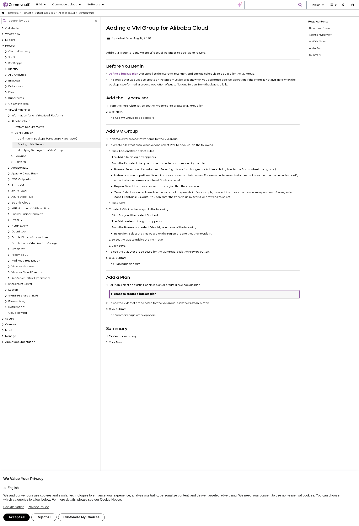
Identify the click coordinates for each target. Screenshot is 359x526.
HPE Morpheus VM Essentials (30, 208)
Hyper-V (16, 220)
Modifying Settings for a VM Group (40, 150)
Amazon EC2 (19, 168)
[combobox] (269, 5)
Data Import (16, 307)
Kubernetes (16, 98)
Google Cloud (20, 203)
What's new (12, 34)
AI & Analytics (17, 75)
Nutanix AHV (19, 226)
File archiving (17, 301)
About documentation (20, 342)
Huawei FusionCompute (27, 214)
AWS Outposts (21, 179)
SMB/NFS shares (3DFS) (23, 296)
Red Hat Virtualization (25, 261)
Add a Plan (315, 48)
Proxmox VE (19, 255)
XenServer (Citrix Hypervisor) (30, 278)
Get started (13, 28)
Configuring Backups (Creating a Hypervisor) (47, 139)
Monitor (10, 330)
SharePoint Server (20, 284)
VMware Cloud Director (26, 272)
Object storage (18, 104)
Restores (21, 162)
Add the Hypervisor (320, 34)
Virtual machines (19, 110)
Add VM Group (317, 41)
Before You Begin (319, 28)
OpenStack (18, 231)
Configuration (24, 133)
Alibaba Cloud (20, 121)
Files (11, 92)
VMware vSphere (22, 266)
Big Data (14, 81)
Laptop (13, 290)
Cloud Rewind (17, 313)
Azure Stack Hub (22, 197)
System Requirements (29, 127)
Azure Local (19, 191)
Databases (15, 86)
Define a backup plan (123, 74)
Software (13, 13)
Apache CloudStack (24, 173)
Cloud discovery (19, 51)
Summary (315, 55)
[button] (300, 5)
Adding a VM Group (30, 144)
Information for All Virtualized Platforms (37, 115)
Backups (20, 156)
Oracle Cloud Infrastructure (29, 237)
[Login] (352, 5)
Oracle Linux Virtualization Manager (35, 243)
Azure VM (17, 185)
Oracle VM (18, 249)
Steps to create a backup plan (135, 294)
